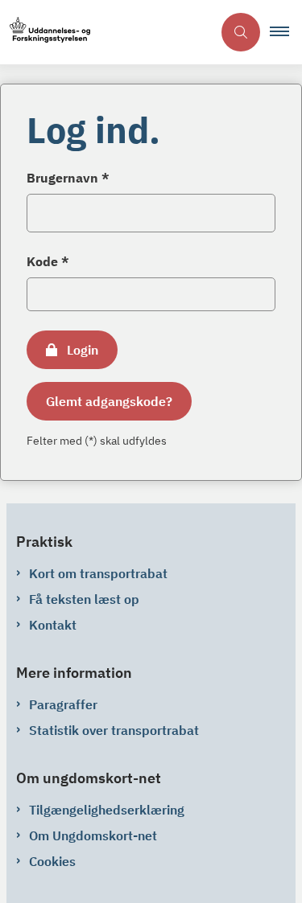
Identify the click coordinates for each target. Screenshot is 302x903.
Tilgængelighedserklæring (106, 810)
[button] (286, 32)
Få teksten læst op (84, 599)
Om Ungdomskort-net (93, 835)
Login (82, 350)
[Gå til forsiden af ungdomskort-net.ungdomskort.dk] (106, 32)
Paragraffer (63, 704)
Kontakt (53, 625)
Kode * (48, 261)
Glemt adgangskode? (109, 401)
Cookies (52, 861)
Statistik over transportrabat (114, 730)
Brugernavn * (68, 178)
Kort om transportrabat (98, 573)
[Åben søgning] (240, 32)
